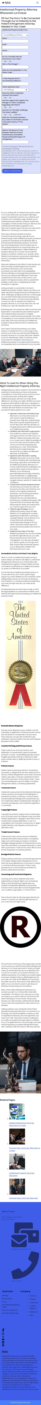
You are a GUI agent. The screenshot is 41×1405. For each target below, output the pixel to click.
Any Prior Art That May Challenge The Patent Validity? (15, 111)
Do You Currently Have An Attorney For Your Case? (12, 58)
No (10, 61)
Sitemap (5, 1296)
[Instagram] (3, 1334)
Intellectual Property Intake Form (15, 30)
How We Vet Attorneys (10, 1313)
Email (4, 44)
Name (4, 38)
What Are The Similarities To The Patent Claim (14, 71)
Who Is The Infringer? (10, 64)
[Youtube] (3, 1340)
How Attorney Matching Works (10, 1306)
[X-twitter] (3, 1337)
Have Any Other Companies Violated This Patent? (12, 94)
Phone (4, 50)
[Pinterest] (3, 1346)
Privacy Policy (7, 1299)
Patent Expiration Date (11, 87)
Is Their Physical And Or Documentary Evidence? (11, 79)
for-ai (4, 1302)
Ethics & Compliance (10, 1310)
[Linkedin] (3, 1343)
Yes (5, 61)
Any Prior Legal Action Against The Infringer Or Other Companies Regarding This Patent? (15, 102)
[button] (37, 2)
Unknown (17, 115)
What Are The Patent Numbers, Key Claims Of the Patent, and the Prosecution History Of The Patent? (15, 120)
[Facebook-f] (3, 1331)
